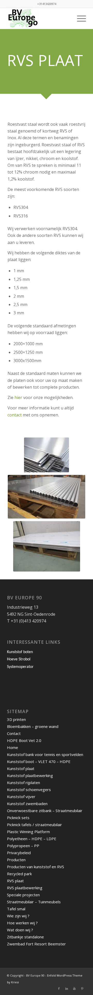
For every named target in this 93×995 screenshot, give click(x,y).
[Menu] (79, 18)
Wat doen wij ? (20, 929)
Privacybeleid (19, 852)
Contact (14, 733)
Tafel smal (16, 908)
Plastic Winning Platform (28, 831)
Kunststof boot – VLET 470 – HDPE (39, 761)
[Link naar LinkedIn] (67, 988)
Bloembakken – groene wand (32, 726)
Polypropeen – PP (23, 845)
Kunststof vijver (21, 796)
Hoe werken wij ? (22, 922)
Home (12, 747)
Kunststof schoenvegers (29, 789)
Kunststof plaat (20, 768)
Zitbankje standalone (25, 936)
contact (15, 415)
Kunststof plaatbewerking (30, 775)
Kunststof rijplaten (23, 782)
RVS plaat (15, 880)
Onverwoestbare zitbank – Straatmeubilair (44, 810)
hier (18, 397)
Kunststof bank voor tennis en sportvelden (45, 754)
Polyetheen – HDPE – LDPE (31, 838)
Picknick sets (18, 817)
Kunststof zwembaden (27, 803)
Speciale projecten (23, 894)
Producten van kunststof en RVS (35, 866)
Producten (16, 859)
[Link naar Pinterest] (82, 988)
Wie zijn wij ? (18, 915)
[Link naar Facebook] (59, 988)
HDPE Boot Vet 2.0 (24, 740)
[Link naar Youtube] (74, 988)
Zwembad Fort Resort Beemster (36, 943)
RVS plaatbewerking (24, 887)
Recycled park (19, 873)
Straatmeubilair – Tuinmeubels (34, 901)
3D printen (16, 719)
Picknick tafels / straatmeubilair (34, 824)
